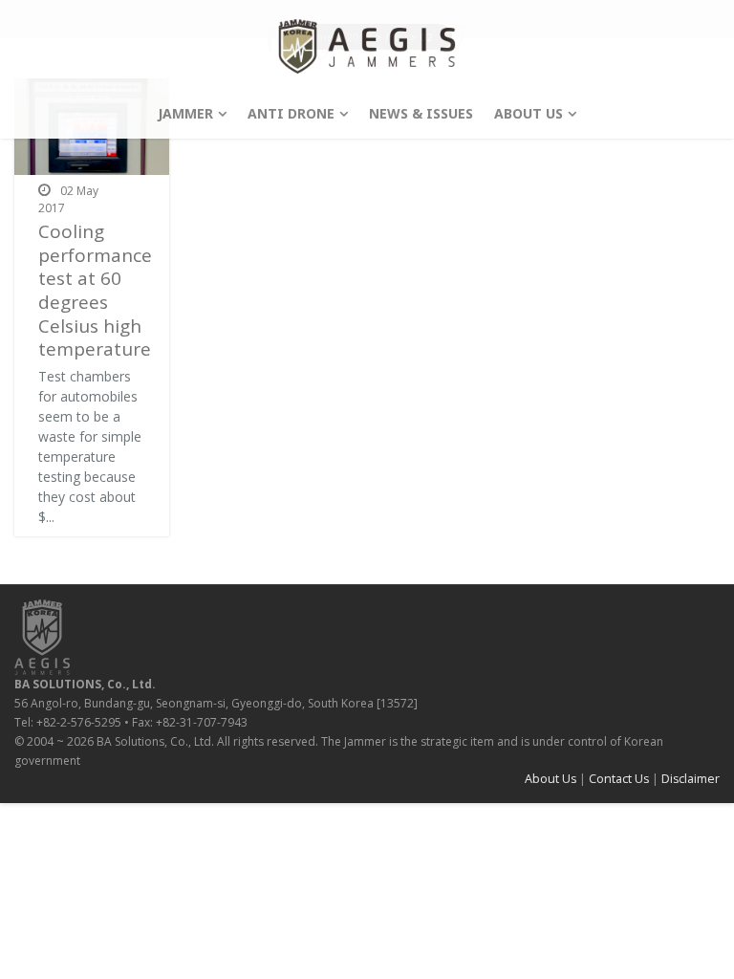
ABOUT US (528, 113)
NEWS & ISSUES (421, 113)
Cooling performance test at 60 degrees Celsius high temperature (95, 290)
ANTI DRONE (291, 113)
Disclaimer (690, 779)
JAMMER (185, 113)
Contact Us (619, 779)
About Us (550, 779)
